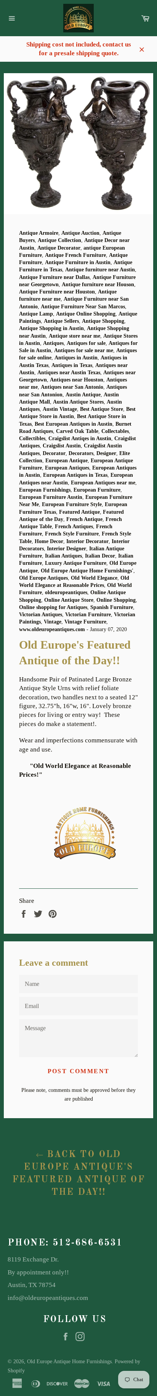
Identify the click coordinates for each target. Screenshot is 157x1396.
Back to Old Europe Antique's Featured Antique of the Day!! (78, 1173)
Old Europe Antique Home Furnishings (69, 1361)
